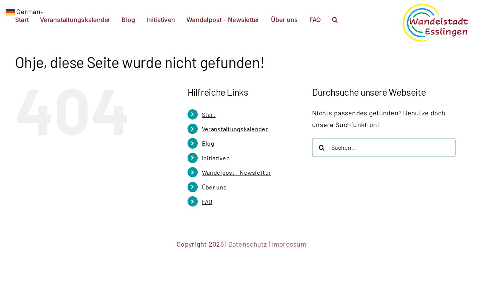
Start (208, 114)
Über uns (214, 187)
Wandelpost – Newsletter (236, 172)
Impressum (288, 244)
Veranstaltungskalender (235, 128)
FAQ (207, 201)
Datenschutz (247, 244)
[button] (335, 19)
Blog (208, 143)
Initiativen (216, 157)
